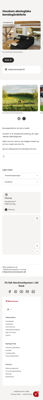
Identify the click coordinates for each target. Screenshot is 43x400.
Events (8, 335)
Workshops (10, 377)
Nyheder (9, 374)
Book (7, 60)
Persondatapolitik (12, 356)
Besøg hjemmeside (15, 69)
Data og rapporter (12, 368)
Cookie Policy (27, 394)
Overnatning (10, 327)
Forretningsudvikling (13, 371)
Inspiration (9, 324)
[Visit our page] (9, 291)
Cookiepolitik (10, 353)
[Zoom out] (37, 251)
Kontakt (8, 350)
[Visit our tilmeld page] (27, 291)
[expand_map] (37, 218)
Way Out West (11, 332)
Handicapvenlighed (13, 330)
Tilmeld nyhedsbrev (13, 347)
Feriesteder (10, 321)
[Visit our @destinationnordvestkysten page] (21, 291)
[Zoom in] (37, 245)
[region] (21, 235)
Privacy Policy (16, 394)
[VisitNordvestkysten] (12, 301)
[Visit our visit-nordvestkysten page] (33, 291)
